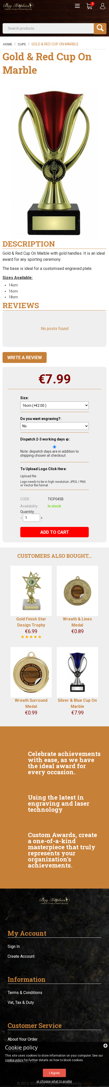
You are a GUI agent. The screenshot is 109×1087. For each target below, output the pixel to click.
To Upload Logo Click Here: (43, 469)
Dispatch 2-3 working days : (45, 439)
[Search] (100, 28)
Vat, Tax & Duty (21, 1002)
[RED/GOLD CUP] (54, 163)
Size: (24, 398)
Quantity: (27, 512)
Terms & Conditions (25, 992)
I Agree (54, 1073)
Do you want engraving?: (40, 419)
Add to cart (54, 532)
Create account (21, 956)
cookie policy (14, 1060)
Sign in (14, 946)
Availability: (29, 506)
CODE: (25, 499)
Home (7, 44)
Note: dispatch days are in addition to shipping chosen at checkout (49, 453)
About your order (23, 1039)
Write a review (24, 357)
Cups (22, 44)
